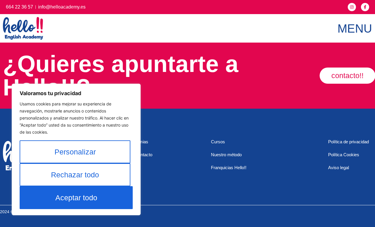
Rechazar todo (75, 175)
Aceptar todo (76, 198)
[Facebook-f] (365, 7)
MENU (355, 28)
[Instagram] (352, 7)
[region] (76, 149)
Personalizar (75, 152)
